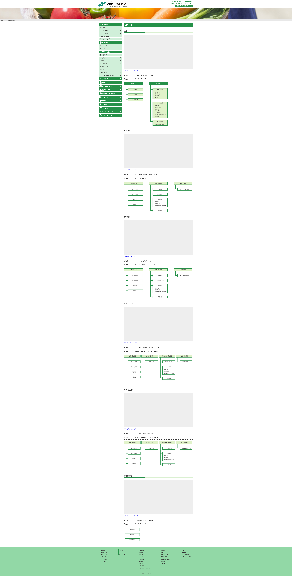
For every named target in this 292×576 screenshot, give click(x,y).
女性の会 (105, 101)
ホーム (5, 20)
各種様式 (105, 97)
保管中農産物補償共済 (107, 75)
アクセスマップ (105, 39)
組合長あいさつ (105, 27)
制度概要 (121, 554)
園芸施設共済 (104, 66)
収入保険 (105, 42)
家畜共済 (102, 58)
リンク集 (105, 108)
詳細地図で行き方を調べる (131, 70)
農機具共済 (103, 72)
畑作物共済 (103, 63)
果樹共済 (102, 61)
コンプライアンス (107, 112)
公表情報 (105, 79)
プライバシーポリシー (109, 115)
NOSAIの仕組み (105, 36)
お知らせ (105, 104)
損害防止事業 (106, 90)
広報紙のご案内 (107, 86)
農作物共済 (103, 55)
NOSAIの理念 (104, 30)
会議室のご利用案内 (108, 93)
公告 (103, 82)
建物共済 (102, 69)
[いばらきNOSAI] (113, 2)
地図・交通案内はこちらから (184, 6)
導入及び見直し (123, 552)
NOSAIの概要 (104, 33)
